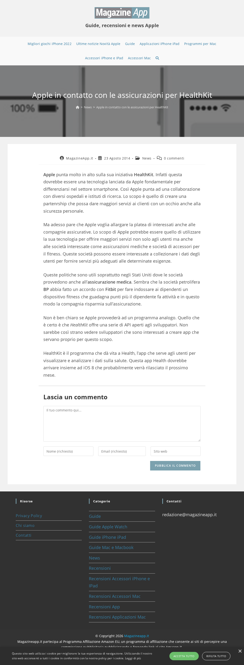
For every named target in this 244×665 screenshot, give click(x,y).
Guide (95, 516)
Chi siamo (25, 525)
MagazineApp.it (79, 158)
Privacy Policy (29, 515)
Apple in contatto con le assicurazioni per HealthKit (132, 107)
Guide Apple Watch (108, 527)
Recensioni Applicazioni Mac (117, 617)
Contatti (23, 535)
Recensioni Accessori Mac (115, 596)
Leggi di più (133, 658)
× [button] (240, 651)
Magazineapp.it (136, 636)
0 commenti (174, 158)
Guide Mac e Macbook (111, 547)
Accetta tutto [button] (184, 656)
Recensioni (100, 568)
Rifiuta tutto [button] (216, 656)
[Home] (77, 107)
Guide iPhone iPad (107, 537)
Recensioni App (104, 607)
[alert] (122, 656)
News (147, 158)
